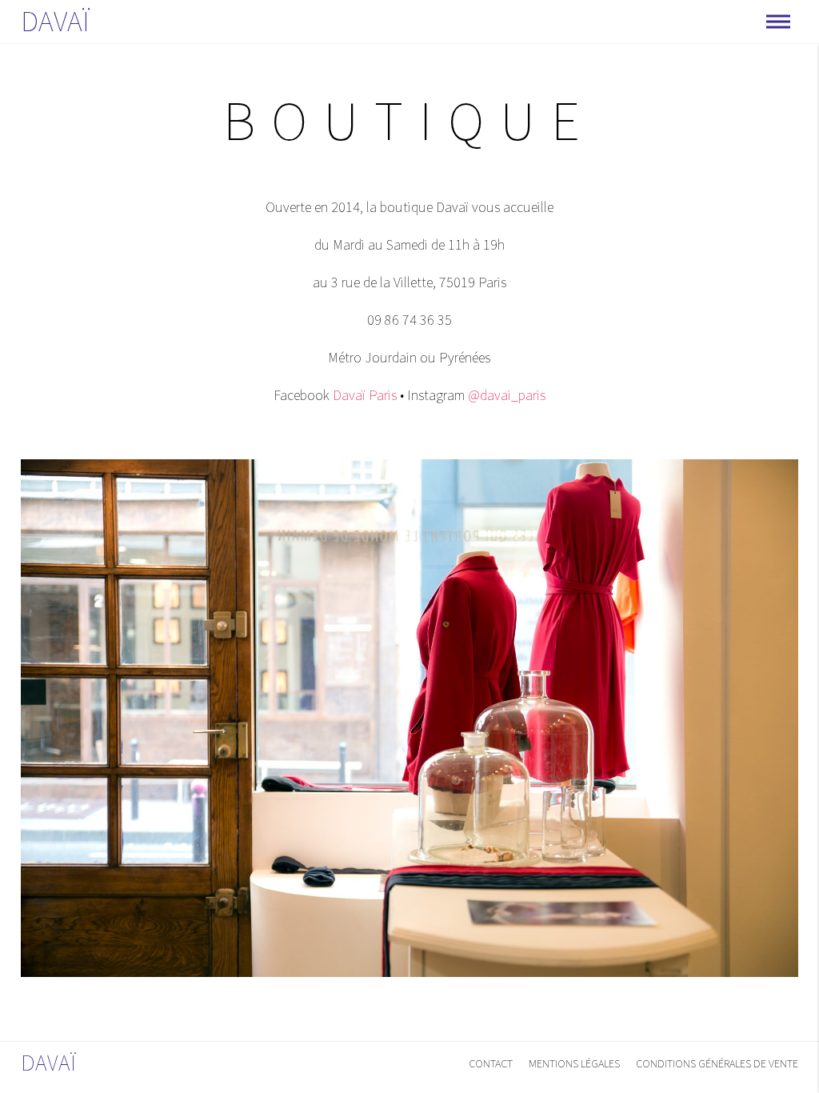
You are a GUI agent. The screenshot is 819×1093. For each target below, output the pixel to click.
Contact (491, 1063)
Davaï (55, 21)
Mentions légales (574, 1063)
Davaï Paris (365, 395)
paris (531, 395)
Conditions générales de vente (717, 1063)
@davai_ (493, 395)
